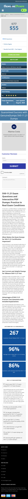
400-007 (4, 471)
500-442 (4, 468)
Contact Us (4, 452)
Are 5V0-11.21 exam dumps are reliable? (13, 433)
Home (2, 14)
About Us (4, 450)
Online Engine (8, 44)
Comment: (4, 177)
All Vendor (4, 455)
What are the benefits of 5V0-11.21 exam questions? (12, 407)
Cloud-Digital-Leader (6, 480)
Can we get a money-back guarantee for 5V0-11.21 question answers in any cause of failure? (12, 414)
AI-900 (3, 474)
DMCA (3, 458)
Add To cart (14, 59)
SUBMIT (14, 166)
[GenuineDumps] (14, 5)
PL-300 (3, 477)
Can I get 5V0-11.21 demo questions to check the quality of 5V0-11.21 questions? (13, 421)
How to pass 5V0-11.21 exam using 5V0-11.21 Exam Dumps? (12, 385)
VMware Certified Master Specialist (17, 14)
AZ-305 (3, 465)
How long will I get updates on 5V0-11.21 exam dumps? (12, 438)
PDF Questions (8, 39)
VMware (7, 14)
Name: (4, 158)
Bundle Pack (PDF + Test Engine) (13, 49)
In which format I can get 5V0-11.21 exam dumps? (12, 427)
